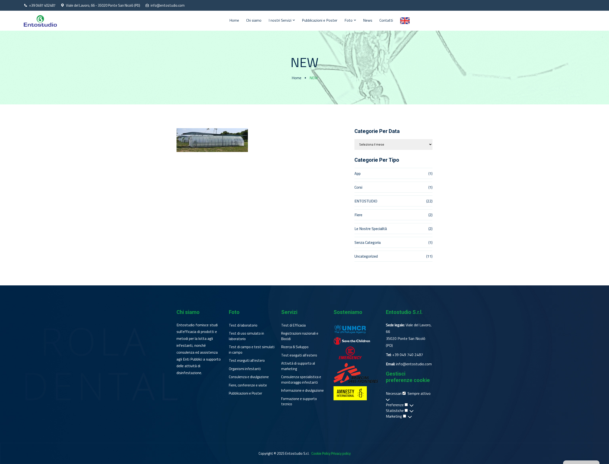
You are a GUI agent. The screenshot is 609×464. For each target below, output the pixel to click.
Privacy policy (341, 453)
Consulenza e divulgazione (249, 377)
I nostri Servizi (280, 20)
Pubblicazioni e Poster (319, 20)
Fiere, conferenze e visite (248, 385)
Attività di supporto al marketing (298, 366)
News (367, 20)
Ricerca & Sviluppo (295, 347)
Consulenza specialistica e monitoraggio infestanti (301, 379)
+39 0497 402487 (42, 5)
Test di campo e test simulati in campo (252, 349)
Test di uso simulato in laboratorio (246, 336)
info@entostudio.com (168, 5)
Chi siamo (253, 20)
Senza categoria (367, 242)
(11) (429, 256)
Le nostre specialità (370, 228)
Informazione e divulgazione (302, 390)
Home (234, 20)
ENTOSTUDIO (365, 201)
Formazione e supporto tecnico (299, 401)
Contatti (386, 20)
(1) (430, 173)
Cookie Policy (320, 453)
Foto (348, 20)
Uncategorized (366, 256)
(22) (429, 201)
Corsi (358, 187)
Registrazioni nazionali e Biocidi (299, 336)
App (357, 173)
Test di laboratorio (243, 325)
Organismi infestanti (245, 368)
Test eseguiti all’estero (247, 360)
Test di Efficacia (293, 325)
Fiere (358, 215)
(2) (430, 215)
